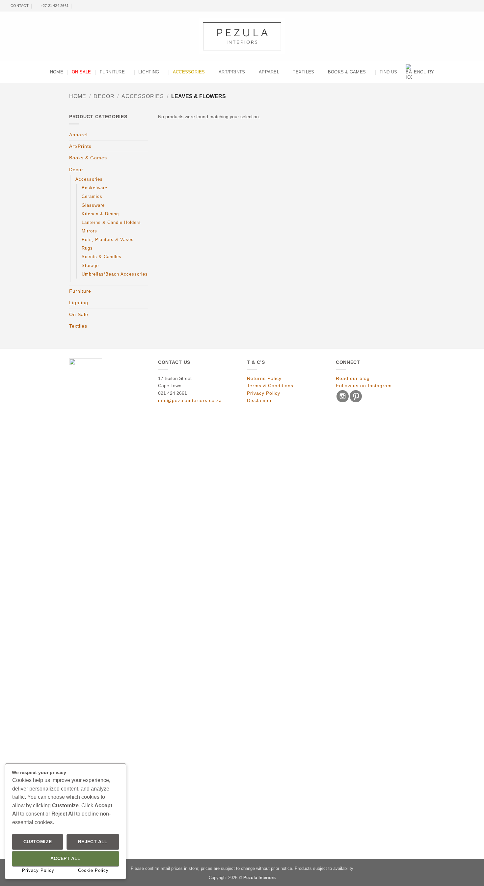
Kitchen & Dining (100, 214)
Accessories (189, 72)
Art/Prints (232, 72)
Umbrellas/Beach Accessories (115, 274)
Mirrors (89, 231)
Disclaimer (259, 400)
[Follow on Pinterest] (476, 6)
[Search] (77, 5)
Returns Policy (264, 378)
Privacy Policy (263, 393)
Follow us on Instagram (364, 385)
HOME (56, 72)
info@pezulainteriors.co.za (190, 400)
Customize (37, 841)
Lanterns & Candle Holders (111, 222)
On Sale (81, 72)
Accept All (65, 858)
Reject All (93, 841)
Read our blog (353, 378)
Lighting (148, 72)
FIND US (388, 72)
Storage (90, 265)
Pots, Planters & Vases (108, 239)
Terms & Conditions (270, 385)
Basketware (94, 188)
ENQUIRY (424, 72)
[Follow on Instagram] (471, 6)
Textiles (303, 72)
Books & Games (347, 72)
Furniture (112, 72)
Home (77, 96)
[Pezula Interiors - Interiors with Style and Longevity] (242, 36)
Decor (104, 96)
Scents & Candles (101, 257)
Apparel (269, 72)
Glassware (93, 205)
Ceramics (92, 196)
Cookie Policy (93, 870)
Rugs (87, 248)
